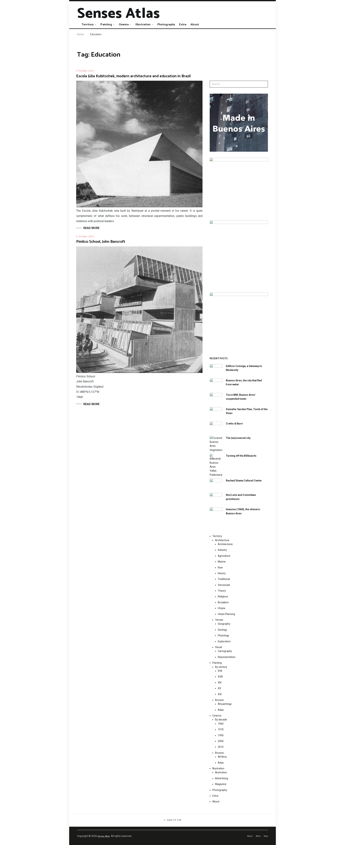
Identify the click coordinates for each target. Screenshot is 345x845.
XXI (220, 694)
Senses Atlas (118, 14)
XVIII (220, 676)
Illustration (143, 24)
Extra (182, 24)
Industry (222, 549)
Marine (222, 561)
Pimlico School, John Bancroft (100, 242)
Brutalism (223, 602)
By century (221, 666)
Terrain (219, 619)
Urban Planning (226, 614)
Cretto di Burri (234, 423)
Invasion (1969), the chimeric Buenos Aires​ (243, 511)
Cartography (225, 651)
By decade (221, 719)
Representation (226, 657)
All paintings (225, 703)
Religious (223, 596)
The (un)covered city (238, 438)
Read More (91, 228)
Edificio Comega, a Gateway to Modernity (244, 368)
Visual (218, 647)
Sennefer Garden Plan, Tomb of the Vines (247, 411)
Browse (219, 700)
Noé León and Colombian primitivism (241, 496)
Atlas (221, 709)
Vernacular (224, 585)
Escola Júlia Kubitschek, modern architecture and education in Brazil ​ (134, 76)
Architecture (222, 540)
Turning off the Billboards (241, 455)
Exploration (224, 641)
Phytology (223, 635)
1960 (221, 723)
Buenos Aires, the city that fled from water (244, 382)
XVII (220, 670)
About (194, 24)
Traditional (224, 579)
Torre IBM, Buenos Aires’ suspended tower (241, 396)
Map (266, 836)
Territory (88, 24)
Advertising (221, 778)
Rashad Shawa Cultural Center (244, 480)
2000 (221, 741)
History (222, 573)
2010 (221, 746)
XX (219, 688)
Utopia (221, 608)
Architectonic (225, 544)
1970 (221, 729)
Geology (222, 629)
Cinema (124, 24)
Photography (166, 24)
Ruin (220, 567)
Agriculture (224, 555)
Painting (106, 24)
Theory (222, 590)
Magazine (220, 784)
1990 (221, 735)
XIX (220, 682)
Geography (224, 623)
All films (222, 756)
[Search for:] (239, 84)
